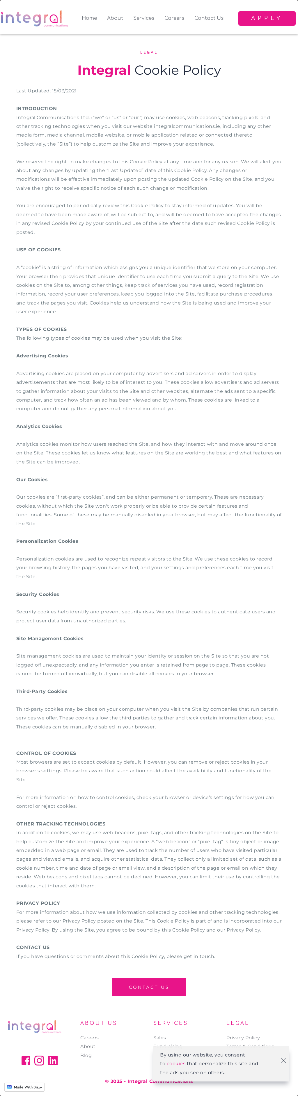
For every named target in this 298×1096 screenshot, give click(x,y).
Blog (86, 1055)
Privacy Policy (243, 1038)
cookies (176, 1063)
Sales (159, 1038)
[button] (283, 1060)
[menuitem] (89, 18)
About (88, 1046)
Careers (89, 1038)
